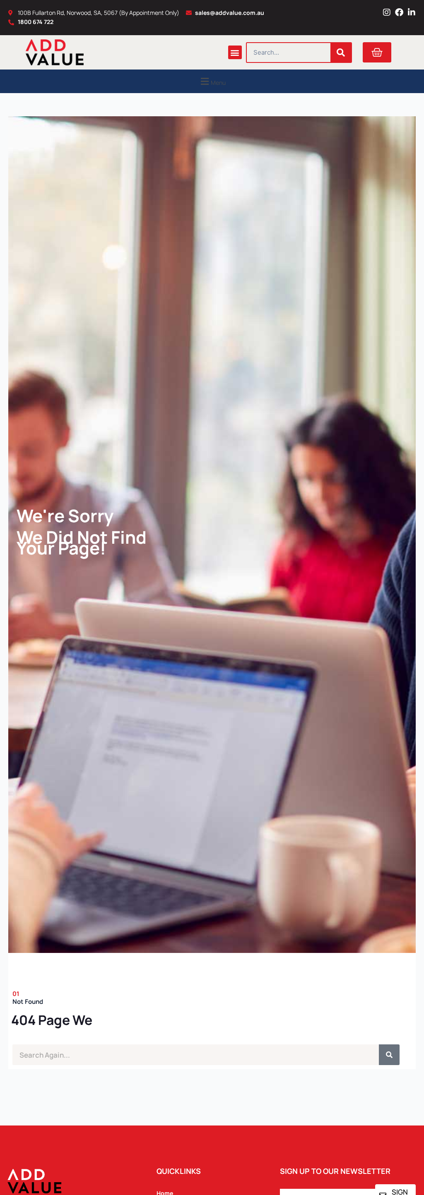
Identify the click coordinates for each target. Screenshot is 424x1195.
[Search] (340, 52)
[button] (235, 52)
